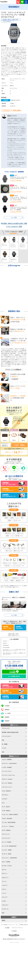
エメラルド (4, 799)
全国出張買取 (19, 627)
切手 (3, 752)
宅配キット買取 (7, 627)
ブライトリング (5, 834)
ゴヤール (4, 869)
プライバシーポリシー (17, 928)
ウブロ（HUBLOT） (7, 21)
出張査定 (7, 717)
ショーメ (4, 893)
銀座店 (3, 920)
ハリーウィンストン (7, 771)
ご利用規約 (14, 931)
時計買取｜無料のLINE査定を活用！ (11, 19)
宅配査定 (7, 721)
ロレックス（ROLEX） (7, 783)
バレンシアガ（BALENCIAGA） (9, 846)
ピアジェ (4, 889)
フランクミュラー (6, 838)
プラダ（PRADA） (6, 810)
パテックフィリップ (7, 787)
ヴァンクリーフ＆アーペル (8, 775)
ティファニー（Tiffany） (8, 826)
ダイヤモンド (5, 795)
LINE (22, 2)
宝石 (3, 740)
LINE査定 (7, 706)
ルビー (3, 803)
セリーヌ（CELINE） (7, 842)
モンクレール (5, 909)
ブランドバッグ (5, 728)
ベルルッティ (5, 905)
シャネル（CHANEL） (7, 767)
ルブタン (4, 901)
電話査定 (7, 709)
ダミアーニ (4, 873)
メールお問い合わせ (14, 676)
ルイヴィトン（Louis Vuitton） (9, 763)
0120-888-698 (14, 666)
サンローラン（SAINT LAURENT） (10, 814)
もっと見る (14, 615)
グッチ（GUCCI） (6, 806)
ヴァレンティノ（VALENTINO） (10, 858)
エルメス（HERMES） (7, 759)
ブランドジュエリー (6, 736)
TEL (18, 2)
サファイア (4, 897)
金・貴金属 (4, 744)
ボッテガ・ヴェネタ (7, 866)
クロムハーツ (5, 877)
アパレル (4, 748)
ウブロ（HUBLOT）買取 (14, 226)
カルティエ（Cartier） (7, 779)
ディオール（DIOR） (7, 854)
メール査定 (7, 713)
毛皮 (3, 913)
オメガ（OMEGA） (6, 830)
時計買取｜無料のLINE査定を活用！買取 (14, 223)
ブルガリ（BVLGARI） (7, 818)
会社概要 (7, 928)
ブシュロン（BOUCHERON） (9, 822)
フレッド (4, 881)
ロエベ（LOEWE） (6, 862)
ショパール (4, 885)
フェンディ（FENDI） (7, 850)
